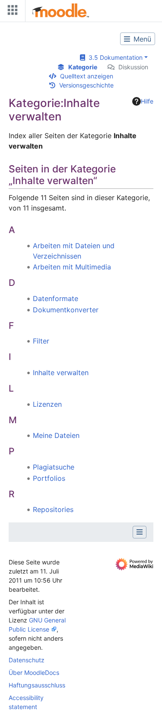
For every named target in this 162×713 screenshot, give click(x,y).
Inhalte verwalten (61, 372)
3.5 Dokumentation (114, 57)
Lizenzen (47, 404)
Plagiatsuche (53, 467)
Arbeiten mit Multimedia (72, 267)
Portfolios (49, 478)
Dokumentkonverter (65, 309)
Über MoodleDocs (34, 672)
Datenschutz (26, 660)
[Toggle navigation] (11, 11)
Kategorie (82, 67)
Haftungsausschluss (37, 685)
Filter (41, 341)
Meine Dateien (56, 435)
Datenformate (55, 298)
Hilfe (147, 101)
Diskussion (133, 67)
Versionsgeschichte (86, 85)
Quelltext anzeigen (86, 76)
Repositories (53, 509)
